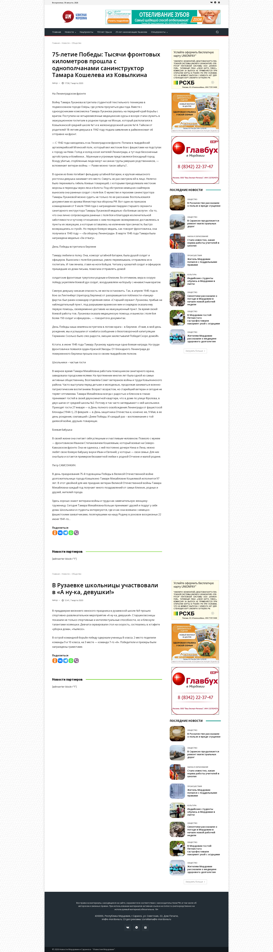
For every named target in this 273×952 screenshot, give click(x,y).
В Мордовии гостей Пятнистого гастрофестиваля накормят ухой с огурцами (203, 319)
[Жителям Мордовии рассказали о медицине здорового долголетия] (177, 337)
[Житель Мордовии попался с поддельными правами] (177, 260)
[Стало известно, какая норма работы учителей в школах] (177, 241)
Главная (56, 43)
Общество (76, 43)
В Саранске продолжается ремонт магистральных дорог (203, 223)
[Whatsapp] (71, 532)
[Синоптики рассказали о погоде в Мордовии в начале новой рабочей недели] (177, 298)
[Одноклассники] (219, 2)
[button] (217, 32)
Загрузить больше (194, 351)
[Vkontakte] (60, 532)
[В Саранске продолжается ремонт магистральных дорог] (177, 222)
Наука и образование (197, 236)
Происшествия (194, 255)
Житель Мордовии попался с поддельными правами (202, 261)
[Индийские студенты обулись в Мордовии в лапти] (177, 279)
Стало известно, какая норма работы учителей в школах (203, 242)
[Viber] (76, 532)
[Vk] (211, 2)
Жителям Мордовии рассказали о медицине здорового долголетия (201, 338)
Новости (66, 43)
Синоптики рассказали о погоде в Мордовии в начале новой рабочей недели (202, 300)
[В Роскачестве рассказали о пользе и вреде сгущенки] (177, 202)
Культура (191, 274)
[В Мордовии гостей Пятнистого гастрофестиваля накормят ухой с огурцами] (177, 317)
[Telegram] (215, 2)
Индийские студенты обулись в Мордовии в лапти (201, 280)
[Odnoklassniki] (54, 532)
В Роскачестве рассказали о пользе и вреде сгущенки (203, 204)
